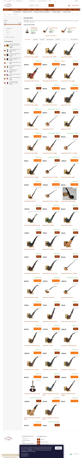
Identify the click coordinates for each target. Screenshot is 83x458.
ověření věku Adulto (13, 457)
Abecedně (58, 39)
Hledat (51, 5)
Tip (7, 34)
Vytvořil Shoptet (76, 454)
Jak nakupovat (32, 1)
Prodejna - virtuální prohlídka (27, 443)
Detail (75, 64)
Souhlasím (58, 448)
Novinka (8, 32)
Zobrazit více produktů (50, 35)
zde (34, 451)
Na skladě (9, 28)
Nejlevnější (35, 39)
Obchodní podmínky (42, 1)
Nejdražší (42, 39)
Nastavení (24, 455)
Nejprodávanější (50, 39)
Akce (8, 30)
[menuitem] (6, 10)
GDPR (50, 1)
